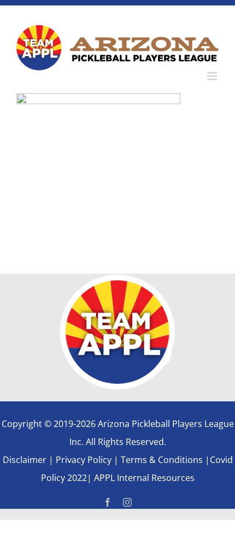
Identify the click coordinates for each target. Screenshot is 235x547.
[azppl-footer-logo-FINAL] (117, 280)
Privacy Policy (83, 460)
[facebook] (107, 502)
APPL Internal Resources (143, 478)
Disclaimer (24, 460)
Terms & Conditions (163, 460)
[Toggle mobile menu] (213, 76)
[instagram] (127, 502)
